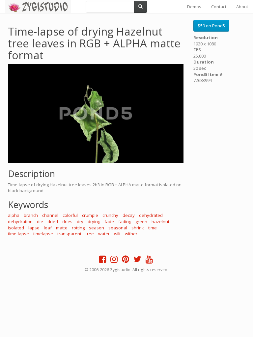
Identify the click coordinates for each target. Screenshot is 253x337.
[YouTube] (149, 261)
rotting (78, 228)
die (40, 221)
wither (131, 234)
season (96, 228)
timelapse (43, 234)
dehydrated (151, 215)
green (141, 221)
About (242, 7)
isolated (16, 228)
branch (31, 215)
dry (80, 221)
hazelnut (160, 221)
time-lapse (18, 234)
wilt (117, 234)
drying (94, 221)
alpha (13, 215)
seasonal (117, 228)
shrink (137, 228)
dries (67, 221)
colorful (70, 215)
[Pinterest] (125, 261)
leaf (48, 228)
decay (129, 215)
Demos (194, 7)
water (104, 234)
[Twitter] (137, 261)
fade (109, 221)
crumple (90, 215)
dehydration (20, 221)
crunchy (110, 215)
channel (50, 215)
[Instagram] (114, 261)
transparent (69, 234)
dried (52, 221)
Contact (218, 7)
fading (124, 221)
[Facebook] (102, 261)
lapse (34, 228)
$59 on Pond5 (211, 26)
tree (90, 234)
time (152, 228)
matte (62, 228)
